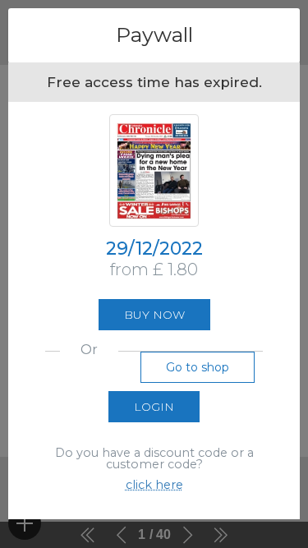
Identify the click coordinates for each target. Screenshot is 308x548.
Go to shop (197, 367)
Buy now (154, 314)
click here (154, 484)
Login (154, 406)
